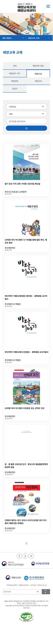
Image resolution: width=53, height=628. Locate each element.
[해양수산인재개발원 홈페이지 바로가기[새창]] (13, 563)
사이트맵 (33, 585)
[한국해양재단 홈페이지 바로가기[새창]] (34, 577)
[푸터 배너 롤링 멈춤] (31, 556)
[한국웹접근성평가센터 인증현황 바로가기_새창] (26, 617)
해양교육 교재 (33, 38)
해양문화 (14, 81)
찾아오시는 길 (42, 585)
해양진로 (38, 81)
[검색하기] (26, 128)
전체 (14, 65)
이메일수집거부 (23, 585)
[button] (25, 556)
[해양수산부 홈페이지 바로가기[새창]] (13, 577)
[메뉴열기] (48, 6)
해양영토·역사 (14, 73)
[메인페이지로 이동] (27, 7)
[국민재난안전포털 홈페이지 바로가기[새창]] (40, 563)
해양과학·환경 (38, 65)
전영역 (14, 88)
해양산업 (34, 73)
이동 (45, 591)
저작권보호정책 (11, 585)
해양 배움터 (7, 38)
